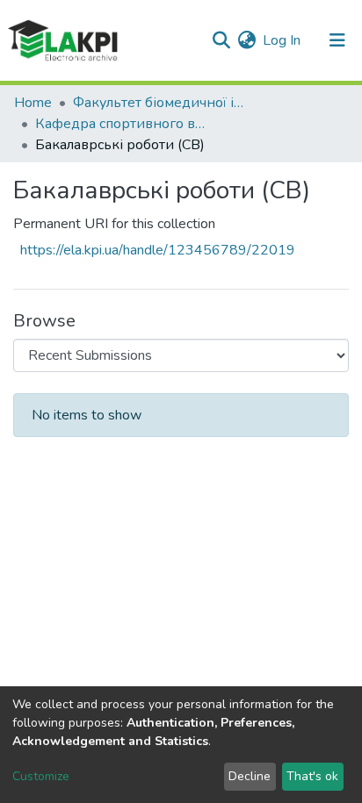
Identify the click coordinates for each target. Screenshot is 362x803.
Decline (249, 776)
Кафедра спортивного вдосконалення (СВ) (123, 123)
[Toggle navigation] (337, 40)
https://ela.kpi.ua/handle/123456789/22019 (157, 250)
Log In (282, 40)
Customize (40, 776)
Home (33, 102)
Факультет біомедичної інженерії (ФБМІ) (161, 102)
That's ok (312, 776)
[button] (246, 40)
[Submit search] (221, 40)
